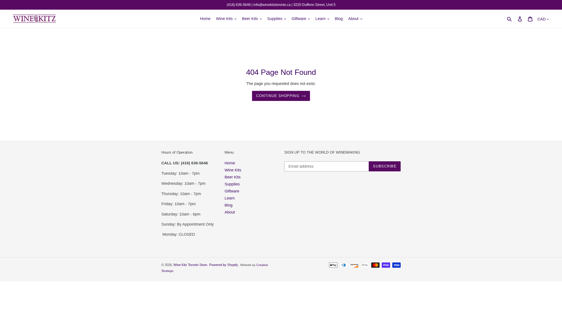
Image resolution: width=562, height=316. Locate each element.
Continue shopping (277, 96)
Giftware (232, 191)
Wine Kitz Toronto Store (190, 265)
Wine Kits (233, 170)
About (230, 212)
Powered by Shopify (223, 265)
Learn (230, 198)
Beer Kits (233, 177)
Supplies (232, 184)
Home (230, 163)
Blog (228, 205)
